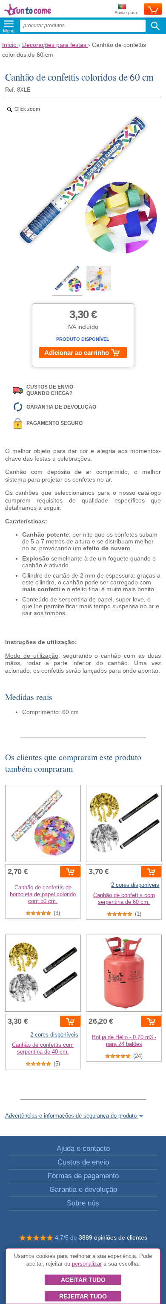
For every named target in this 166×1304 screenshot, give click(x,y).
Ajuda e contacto (83, 1148)
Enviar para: (126, 12)
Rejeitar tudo (83, 1296)
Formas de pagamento (83, 1176)
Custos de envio (83, 1162)
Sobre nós (83, 1203)
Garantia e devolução (83, 1189)
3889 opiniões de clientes (113, 1237)
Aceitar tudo (83, 1279)
